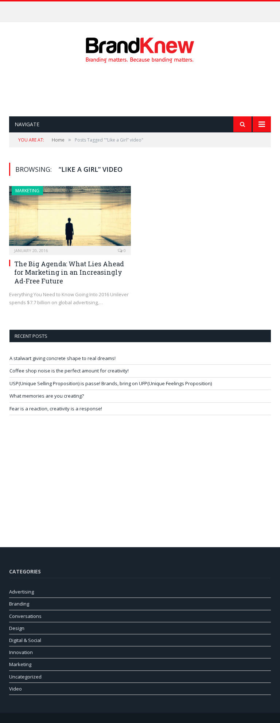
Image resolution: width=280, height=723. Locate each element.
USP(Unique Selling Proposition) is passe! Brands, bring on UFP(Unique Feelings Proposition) (110, 383)
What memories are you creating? (46, 396)
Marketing (27, 190)
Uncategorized (25, 676)
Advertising (21, 591)
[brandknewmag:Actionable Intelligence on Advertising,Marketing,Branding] (140, 48)
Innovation (21, 652)
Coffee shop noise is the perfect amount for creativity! (138, 9)
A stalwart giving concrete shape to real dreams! (62, 358)
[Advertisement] (142, 89)
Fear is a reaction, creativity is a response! (55, 408)
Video (15, 688)
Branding (19, 603)
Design (16, 628)
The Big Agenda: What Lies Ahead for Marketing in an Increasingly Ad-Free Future (69, 272)
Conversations (25, 616)
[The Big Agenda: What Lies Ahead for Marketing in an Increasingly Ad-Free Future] (70, 218)
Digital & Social (25, 640)
